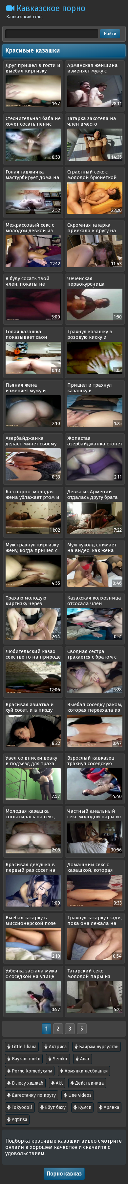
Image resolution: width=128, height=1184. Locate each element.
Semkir (60, 1059)
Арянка (110, 1107)
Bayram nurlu (25, 1059)
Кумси (84, 1107)
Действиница (89, 1083)
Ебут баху (55, 1107)
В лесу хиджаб (27, 1083)
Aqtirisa (19, 1119)
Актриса (57, 1047)
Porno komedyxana (31, 1071)
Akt (58, 1083)
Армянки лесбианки (85, 1071)
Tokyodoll (21, 1107)
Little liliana (23, 1047)
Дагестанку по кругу (33, 1095)
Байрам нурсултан (98, 1047)
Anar (84, 1059)
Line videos (79, 1095)
